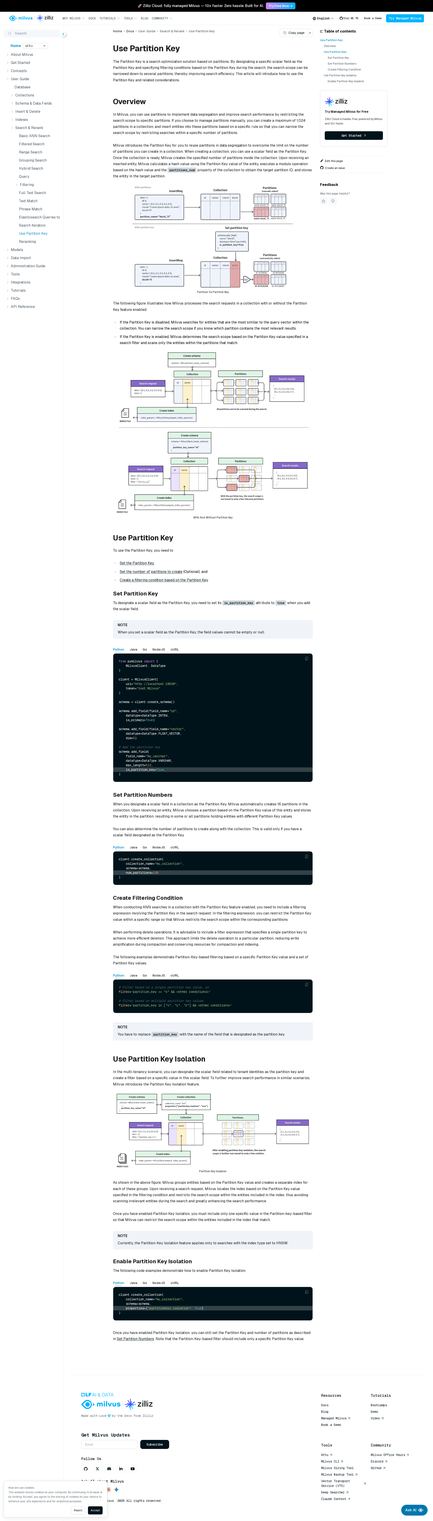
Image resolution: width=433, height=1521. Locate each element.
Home (16, 45)
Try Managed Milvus (405, 18)
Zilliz (148, 1416)
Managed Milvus (333, 1418)
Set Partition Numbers (135, 1338)
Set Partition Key (338, 57)
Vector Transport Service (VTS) (335, 1483)
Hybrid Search (31, 168)
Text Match (28, 201)
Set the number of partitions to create (151, 571)
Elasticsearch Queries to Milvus (38, 217)
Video (375, 1418)
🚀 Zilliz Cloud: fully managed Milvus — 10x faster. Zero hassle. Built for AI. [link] (201, 5)
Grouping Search (33, 160)
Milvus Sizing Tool (337, 1468)
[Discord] (109, 1468)
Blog (144, 18)
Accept (95, 1510)
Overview (330, 46)
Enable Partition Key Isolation (346, 81)
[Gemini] (116, 1490)
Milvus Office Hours (388, 1455)
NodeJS (158, 649)
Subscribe (155, 1444)
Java (133, 649)
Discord (377, 1461)
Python (118, 649)
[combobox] (323, 18)
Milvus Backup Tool (337, 1474)
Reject (78, 1510)
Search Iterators (32, 225)
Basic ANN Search (34, 136)
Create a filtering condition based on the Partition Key (164, 580)
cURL (174, 649)
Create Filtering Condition (344, 69)
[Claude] (108, 1490)
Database (22, 87)
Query (24, 176)
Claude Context (333, 1499)
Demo (374, 1412)
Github (376, 1468)
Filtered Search (31, 144)
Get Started (351, 136)
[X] (97, 1468)
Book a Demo (373, 18)
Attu (324, 1455)
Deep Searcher (333, 1492)
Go (145, 649)
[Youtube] (132, 1468)
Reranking (27, 241)
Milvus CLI (330, 1461)
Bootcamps (379, 1405)
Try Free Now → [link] (281, 6)
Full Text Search (32, 192)
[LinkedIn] (120, 1468)
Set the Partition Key (137, 563)
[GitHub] (85, 1468)
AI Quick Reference (337, 1431)
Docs (92, 18)
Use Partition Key (33, 233)
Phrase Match (30, 209)
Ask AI (410, 1510)
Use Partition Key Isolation (340, 75)
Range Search (30, 152)
